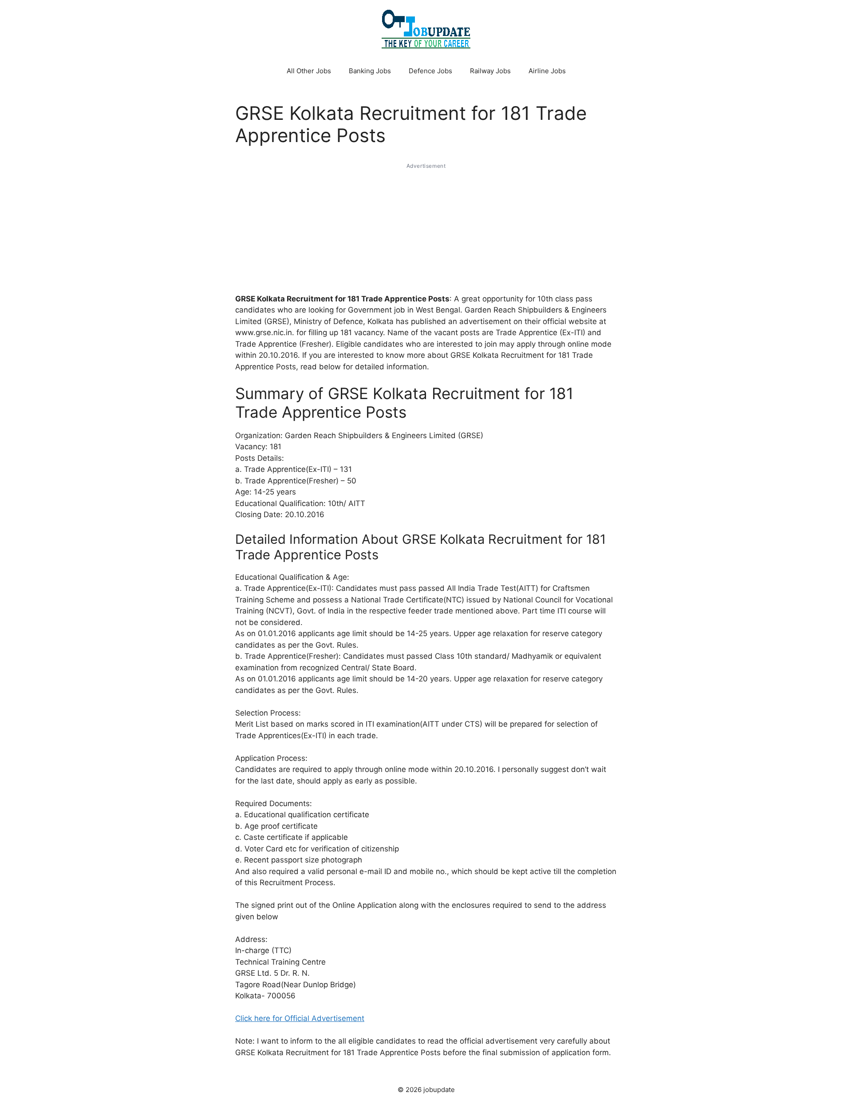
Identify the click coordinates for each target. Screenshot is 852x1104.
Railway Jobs (490, 71)
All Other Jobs (309, 71)
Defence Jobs (430, 71)
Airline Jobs (547, 71)
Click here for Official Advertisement (299, 1018)
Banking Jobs (370, 71)
